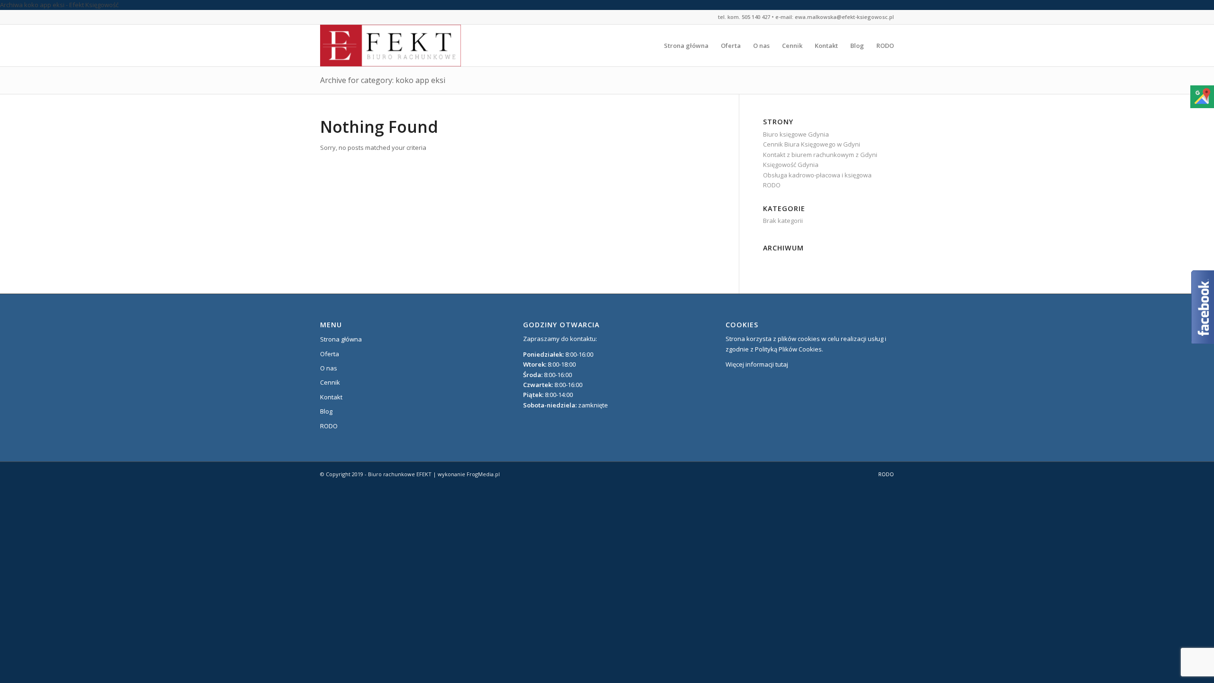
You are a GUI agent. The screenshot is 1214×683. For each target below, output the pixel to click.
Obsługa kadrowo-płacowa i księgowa (817, 175)
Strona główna (341, 339)
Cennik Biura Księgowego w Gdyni (811, 144)
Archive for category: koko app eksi (382, 80)
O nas (328, 368)
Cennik (330, 382)
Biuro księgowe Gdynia (796, 134)
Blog (326, 411)
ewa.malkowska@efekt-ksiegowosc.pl (844, 16)
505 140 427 (756, 16)
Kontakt (331, 397)
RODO (772, 185)
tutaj (781, 364)
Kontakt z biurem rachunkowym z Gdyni (820, 154)
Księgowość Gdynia (791, 164)
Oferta (329, 354)
